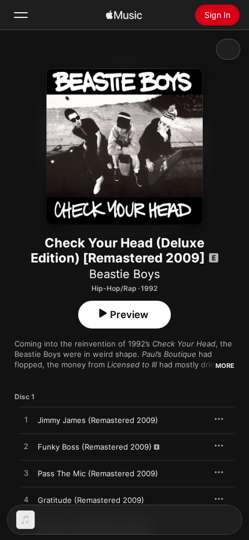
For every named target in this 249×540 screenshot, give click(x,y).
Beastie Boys (124, 274)
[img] (124, 15)
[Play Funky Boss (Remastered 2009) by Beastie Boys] (26, 447)
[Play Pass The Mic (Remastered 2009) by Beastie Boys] (26, 473)
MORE (225, 366)
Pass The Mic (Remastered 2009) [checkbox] (98, 473)
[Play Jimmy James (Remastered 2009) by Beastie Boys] (26, 420)
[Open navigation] (21, 15)
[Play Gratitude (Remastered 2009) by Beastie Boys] (26, 500)
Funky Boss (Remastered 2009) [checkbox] (95, 446)
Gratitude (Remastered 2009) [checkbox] (91, 500)
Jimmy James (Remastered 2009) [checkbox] (98, 420)
